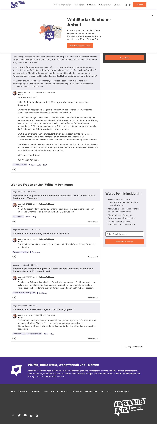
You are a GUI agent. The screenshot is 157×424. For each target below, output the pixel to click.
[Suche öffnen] (126, 5)
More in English (122, 391)
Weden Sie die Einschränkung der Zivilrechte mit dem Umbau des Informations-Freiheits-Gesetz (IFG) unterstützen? (53, 270)
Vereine (24, 165)
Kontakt (64, 391)
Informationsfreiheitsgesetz (24, 293)
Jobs (45, 391)
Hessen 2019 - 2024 (39, 165)
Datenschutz (91, 391)
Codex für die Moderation (124, 374)
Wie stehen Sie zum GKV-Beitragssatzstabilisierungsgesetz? (43, 309)
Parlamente (103, 5)
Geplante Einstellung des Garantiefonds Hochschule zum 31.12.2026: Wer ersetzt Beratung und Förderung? (53, 197)
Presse (54, 391)
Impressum (77, 391)
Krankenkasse (18, 334)
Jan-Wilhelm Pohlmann (45, 92)
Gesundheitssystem (34, 334)
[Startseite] (18, 4)
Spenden (36, 391)
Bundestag (31, 217)
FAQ (109, 391)
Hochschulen (18, 217)
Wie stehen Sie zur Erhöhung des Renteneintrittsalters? (40, 233)
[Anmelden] (130, 5)
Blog (13, 391)
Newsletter (23, 391)
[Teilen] (14, 169)
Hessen (16, 165)
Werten (55, 376)
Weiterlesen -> (93, 221)
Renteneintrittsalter (20, 252)
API (101, 391)
